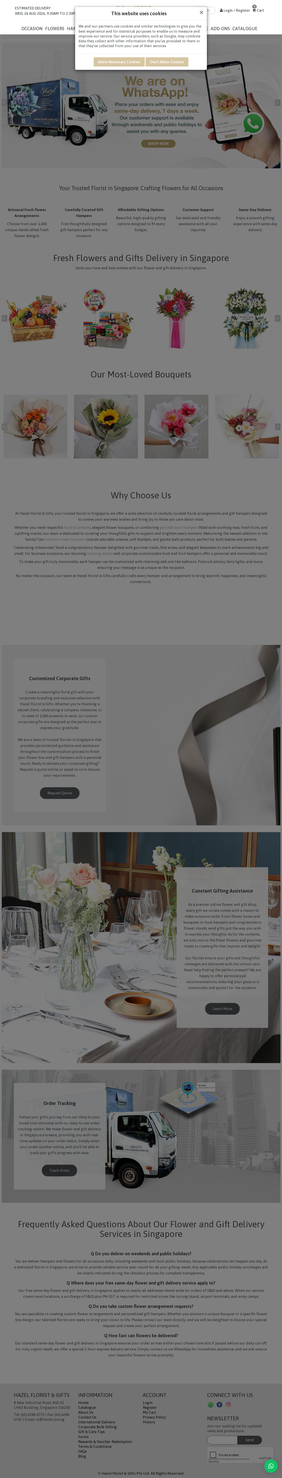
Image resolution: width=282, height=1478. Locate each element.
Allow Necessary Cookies (119, 62)
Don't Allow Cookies (167, 62)
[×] (271, 1466)
